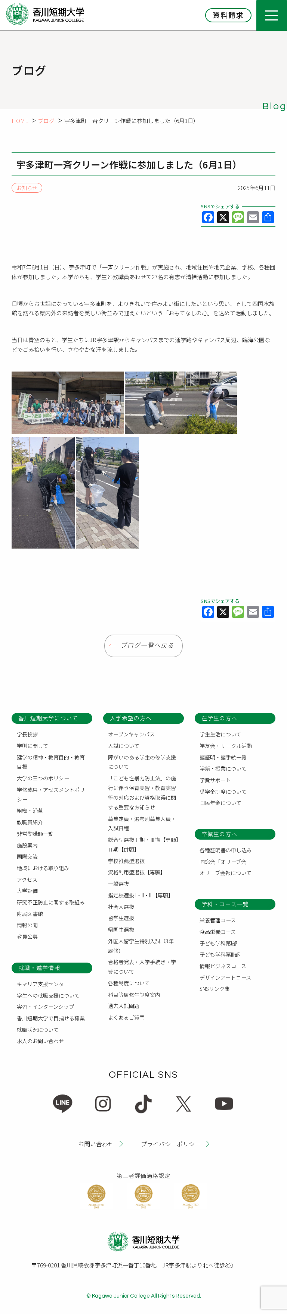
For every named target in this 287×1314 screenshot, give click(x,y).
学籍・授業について (223, 768)
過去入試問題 (123, 1006)
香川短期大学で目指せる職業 (51, 1018)
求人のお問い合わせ (40, 1041)
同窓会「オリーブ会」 (225, 861)
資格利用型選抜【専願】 (137, 872)
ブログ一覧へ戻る (147, 645)
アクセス (27, 879)
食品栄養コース (218, 931)
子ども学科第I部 (218, 943)
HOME (20, 120)
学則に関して (32, 745)
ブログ (46, 120)
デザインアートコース (225, 977)
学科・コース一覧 (225, 904)
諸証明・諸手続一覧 (223, 757)
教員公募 (27, 936)
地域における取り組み (43, 868)
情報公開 (27, 925)
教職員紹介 (30, 822)
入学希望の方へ (131, 718)
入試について (123, 745)
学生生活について (220, 734)
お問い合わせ (96, 1143)
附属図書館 (30, 913)
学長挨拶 (27, 734)
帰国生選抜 (121, 929)
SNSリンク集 (215, 988)
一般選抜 (118, 883)
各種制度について (129, 983)
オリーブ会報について (225, 872)
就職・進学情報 (39, 968)
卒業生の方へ (219, 834)
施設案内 (27, 845)
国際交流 (27, 856)
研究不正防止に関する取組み (51, 902)
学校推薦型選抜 (126, 861)
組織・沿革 (30, 810)
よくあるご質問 (126, 1017)
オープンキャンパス (131, 734)
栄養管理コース (218, 920)
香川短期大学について (48, 718)
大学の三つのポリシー (43, 778)
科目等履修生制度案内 (134, 994)
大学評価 (27, 890)
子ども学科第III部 (220, 954)
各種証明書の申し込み (226, 850)
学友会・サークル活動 (226, 745)
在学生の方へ (219, 718)
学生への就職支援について (48, 995)
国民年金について (220, 802)
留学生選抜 (121, 918)
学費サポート (215, 780)
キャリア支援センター (43, 984)
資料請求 (228, 15)
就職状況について (38, 1029)
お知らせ (26, 188)
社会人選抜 (121, 906)
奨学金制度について (223, 791)
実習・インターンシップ (45, 1006)
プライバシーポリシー (171, 1143)
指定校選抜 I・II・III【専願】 (140, 895)
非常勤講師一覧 (35, 833)
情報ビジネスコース (223, 966)
